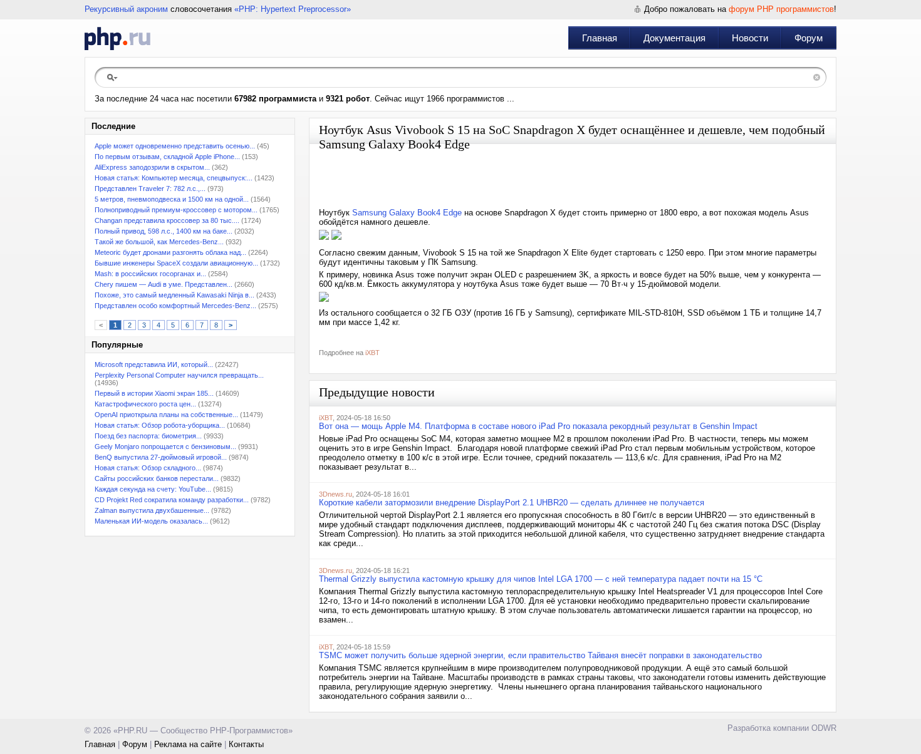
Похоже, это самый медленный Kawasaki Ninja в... (174, 295)
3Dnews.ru (335, 494)
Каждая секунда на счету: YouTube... (153, 489)
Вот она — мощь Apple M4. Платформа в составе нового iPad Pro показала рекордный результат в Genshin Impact (538, 426)
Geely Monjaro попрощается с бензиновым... (165, 446)
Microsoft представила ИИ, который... (154, 364)
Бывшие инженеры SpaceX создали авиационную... (176, 263)
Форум (808, 38)
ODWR (823, 728)
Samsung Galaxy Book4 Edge (407, 212)
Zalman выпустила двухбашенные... (152, 510)
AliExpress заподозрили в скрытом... (152, 167)
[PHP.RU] (117, 38)
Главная (599, 38)
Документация (674, 38)
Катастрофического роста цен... (145, 404)
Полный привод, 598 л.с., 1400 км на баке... (163, 231)
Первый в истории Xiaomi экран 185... (154, 393)
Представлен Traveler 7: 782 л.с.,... (150, 188)
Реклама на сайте (188, 744)
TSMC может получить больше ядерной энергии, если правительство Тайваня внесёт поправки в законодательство (540, 655)
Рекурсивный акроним (126, 9)
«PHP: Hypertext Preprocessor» (292, 9)
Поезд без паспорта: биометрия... (148, 436)
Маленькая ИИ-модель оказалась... (151, 521)
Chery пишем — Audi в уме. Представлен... (163, 284)
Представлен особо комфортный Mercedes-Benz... (175, 305)
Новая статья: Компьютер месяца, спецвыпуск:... (173, 178)
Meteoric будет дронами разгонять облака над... (170, 252)
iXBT (372, 352)
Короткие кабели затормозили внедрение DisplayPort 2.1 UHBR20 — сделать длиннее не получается (511, 502)
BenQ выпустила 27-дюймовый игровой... (161, 457)
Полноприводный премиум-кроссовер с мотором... (176, 210)
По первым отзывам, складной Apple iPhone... (167, 156)
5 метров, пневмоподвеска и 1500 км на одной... (172, 199)
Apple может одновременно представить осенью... (175, 146)
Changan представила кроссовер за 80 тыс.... (167, 220)
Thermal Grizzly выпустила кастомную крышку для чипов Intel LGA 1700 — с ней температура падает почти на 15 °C (540, 579)
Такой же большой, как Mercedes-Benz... (159, 241)
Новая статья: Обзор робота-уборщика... (160, 425)
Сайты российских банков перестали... (157, 478)
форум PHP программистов (781, 9)
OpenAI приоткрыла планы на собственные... (166, 414)
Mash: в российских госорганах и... (150, 273)
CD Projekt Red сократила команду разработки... (172, 500)
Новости (750, 38)
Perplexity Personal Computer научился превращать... (179, 375)
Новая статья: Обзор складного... (148, 468)
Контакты (246, 744)
